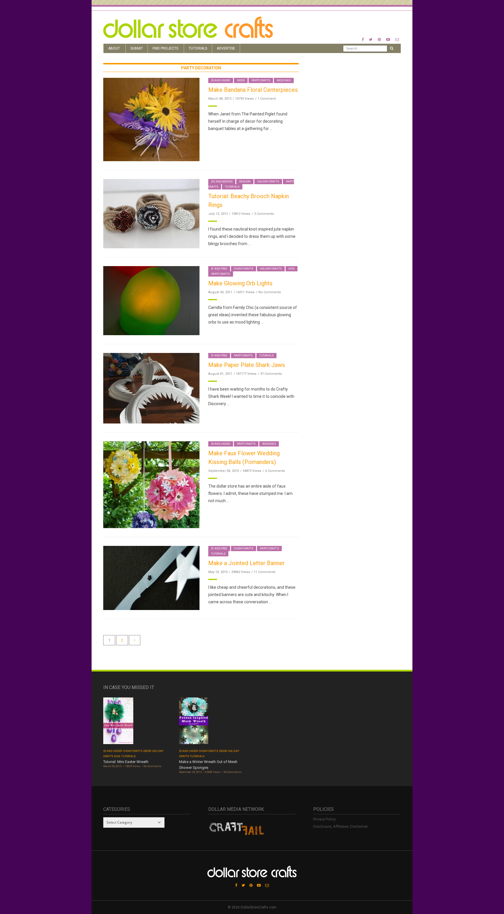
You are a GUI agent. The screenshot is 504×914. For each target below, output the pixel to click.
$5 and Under (220, 80)
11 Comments (264, 572)
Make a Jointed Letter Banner (246, 563)
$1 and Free (219, 268)
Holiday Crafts (268, 181)
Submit (136, 48)
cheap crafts (243, 268)
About (114, 48)
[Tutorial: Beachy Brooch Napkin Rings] (151, 213)
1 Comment (267, 99)
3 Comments (264, 214)
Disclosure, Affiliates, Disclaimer (340, 826)
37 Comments (271, 374)
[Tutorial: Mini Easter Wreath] (118, 722)
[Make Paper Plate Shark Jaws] (151, 388)
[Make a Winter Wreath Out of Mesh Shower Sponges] (193, 722)
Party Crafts (260, 80)
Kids (291, 268)
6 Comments (275, 471)
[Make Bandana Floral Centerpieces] (151, 119)
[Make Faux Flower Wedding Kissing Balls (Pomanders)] (151, 484)
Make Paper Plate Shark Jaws (246, 364)
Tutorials (198, 48)
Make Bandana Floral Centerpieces (253, 89)
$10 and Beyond (221, 181)
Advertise (226, 48)
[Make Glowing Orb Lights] (151, 300)
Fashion (245, 181)
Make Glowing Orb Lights (240, 283)
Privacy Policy (324, 819)
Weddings (283, 80)
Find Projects (165, 48)
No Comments (269, 292)
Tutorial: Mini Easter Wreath (125, 762)
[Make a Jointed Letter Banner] (151, 578)
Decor (241, 80)
